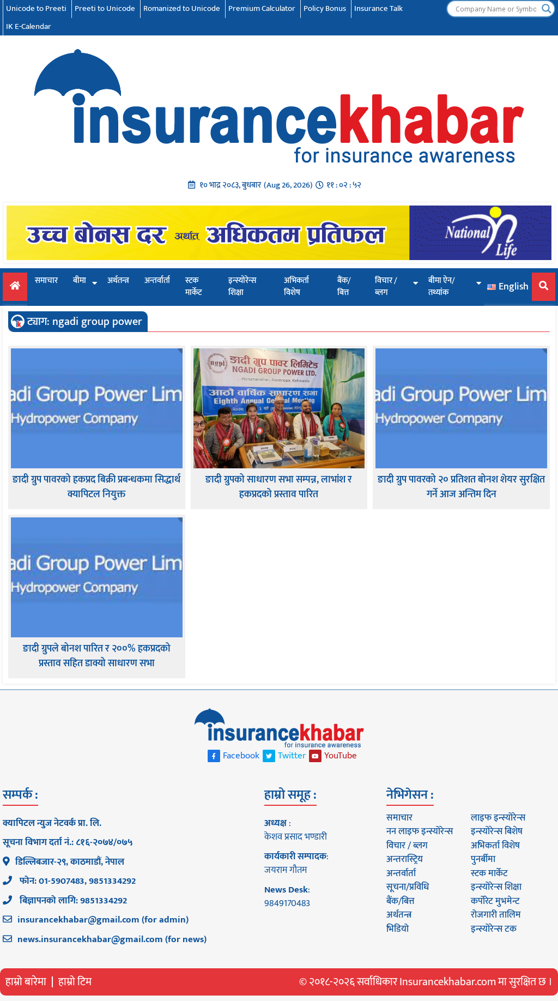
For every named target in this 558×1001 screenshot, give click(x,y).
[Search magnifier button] (546, 8)
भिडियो (397, 929)
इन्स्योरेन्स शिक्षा (242, 287)
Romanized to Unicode (181, 8)
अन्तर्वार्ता (157, 280)
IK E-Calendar (28, 26)
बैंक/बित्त (344, 287)
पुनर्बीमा (483, 859)
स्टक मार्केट (193, 287)
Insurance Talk (378, 8)
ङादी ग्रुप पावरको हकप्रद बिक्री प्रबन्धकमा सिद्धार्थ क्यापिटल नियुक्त (96, 487)
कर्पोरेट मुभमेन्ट (495, 901)
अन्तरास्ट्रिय (404, 859)
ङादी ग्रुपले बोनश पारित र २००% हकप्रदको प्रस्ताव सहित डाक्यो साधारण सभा (97, 656)
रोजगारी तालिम (496, 914)
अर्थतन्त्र (118, 280)
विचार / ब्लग (386, 287)
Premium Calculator (261, 8)
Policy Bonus (325, 8)
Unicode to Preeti (36, 8)
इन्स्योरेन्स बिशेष (497, 831)
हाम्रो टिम (75, 981)
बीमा (79, 280)
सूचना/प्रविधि (407, 887)
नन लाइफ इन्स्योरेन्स (419, 831)
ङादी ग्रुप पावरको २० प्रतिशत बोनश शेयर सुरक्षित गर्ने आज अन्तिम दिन (461, 487)
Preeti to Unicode (105, 8)
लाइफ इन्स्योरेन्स (498, 817)
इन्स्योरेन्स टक (494, 929)
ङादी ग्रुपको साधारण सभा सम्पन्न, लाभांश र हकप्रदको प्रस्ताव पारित (278, 487)
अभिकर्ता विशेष (296, 287)
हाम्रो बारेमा (25, 981)
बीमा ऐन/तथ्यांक (441, 287)
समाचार (46, 280)
